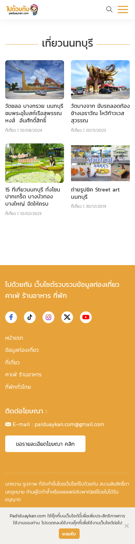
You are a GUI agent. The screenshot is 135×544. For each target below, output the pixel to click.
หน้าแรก (14, 337)
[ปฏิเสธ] (126, 525)
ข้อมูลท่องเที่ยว (22, 350)
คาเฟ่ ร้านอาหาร (23, 374)
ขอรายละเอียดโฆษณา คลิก (45, 444)
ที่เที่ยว (10, 130)
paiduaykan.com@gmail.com (69, 424)
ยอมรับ (69, 534)
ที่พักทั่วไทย (18, 387)
